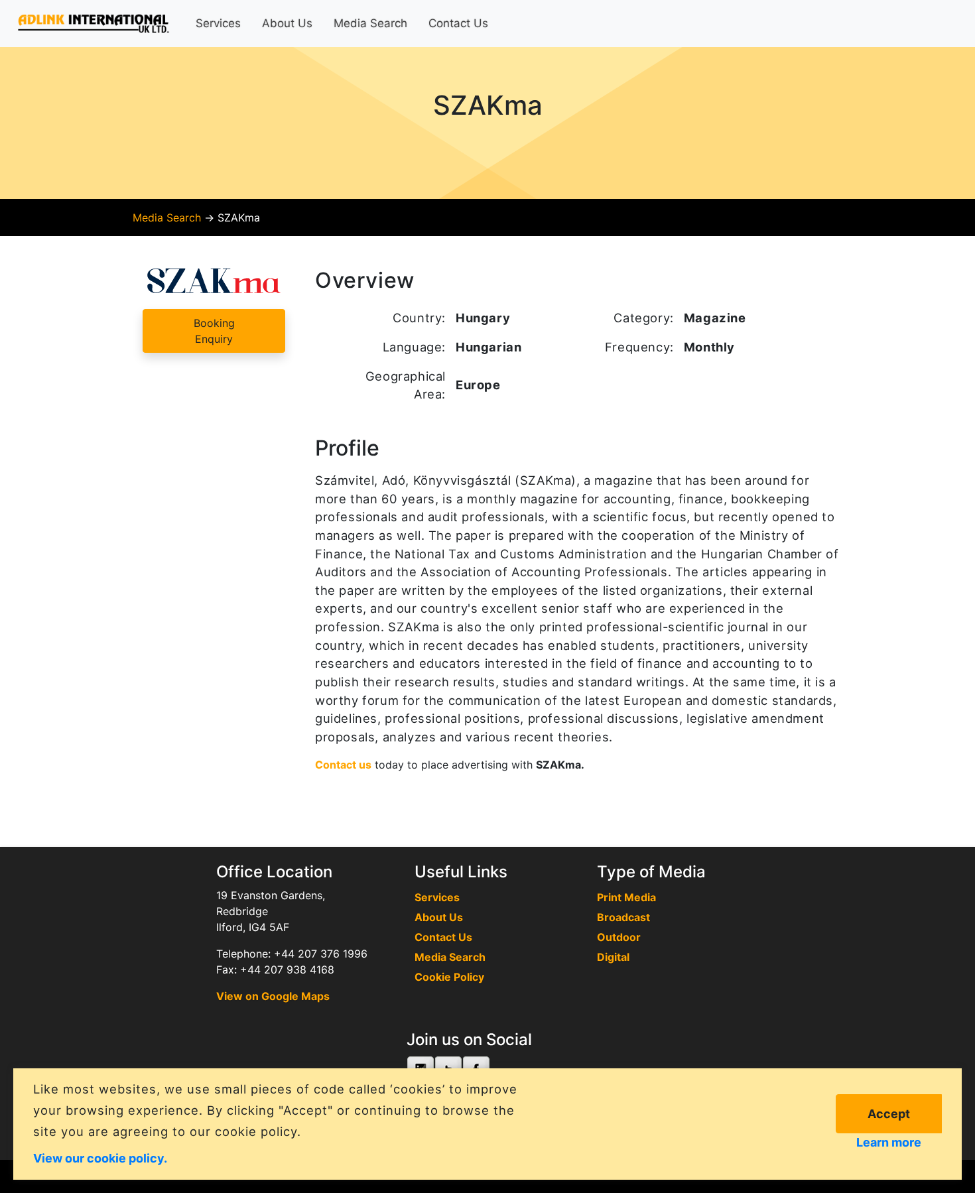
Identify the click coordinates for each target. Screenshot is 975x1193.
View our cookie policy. (100, 1157)
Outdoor (619, 937)
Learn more (888, 1142)
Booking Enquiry (214, 330)
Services (218, 23)
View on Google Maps (273, 996)
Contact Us (458, 23)
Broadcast (623, 917)
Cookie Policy (449, 976)
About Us (287, 23)
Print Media (626, 897)
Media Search (370, 23)
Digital (613, 957)
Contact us (343, 764)
